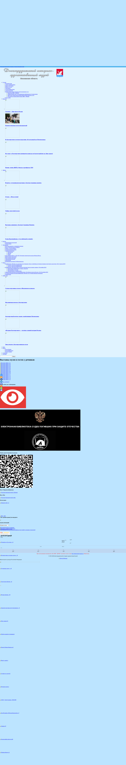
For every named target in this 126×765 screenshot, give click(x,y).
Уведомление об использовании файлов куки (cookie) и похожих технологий (18, 529)
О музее (4, 82)
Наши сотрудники (9, 85)
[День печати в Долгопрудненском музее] (12, 341)
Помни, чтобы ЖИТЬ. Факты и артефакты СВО (19, 167)
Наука (4, 262)
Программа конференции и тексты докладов (18, 268)
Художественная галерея (10, 249)
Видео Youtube (8, 351)
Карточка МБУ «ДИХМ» (13, 93)
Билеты (4, 241)
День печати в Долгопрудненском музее (16, 344)
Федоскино (10, 252)
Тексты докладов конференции (15, 266)
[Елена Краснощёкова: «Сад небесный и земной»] (12, 236)
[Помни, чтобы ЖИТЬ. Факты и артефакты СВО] (12, 165)
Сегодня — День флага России (14, 111)
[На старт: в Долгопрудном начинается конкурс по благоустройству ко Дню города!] (12, 151)
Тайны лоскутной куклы (12, 211)
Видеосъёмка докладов (13, 269)
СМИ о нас (5, 275)
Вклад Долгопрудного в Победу (12, 247)
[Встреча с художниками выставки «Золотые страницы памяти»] (12, 180)
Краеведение (8, 274)
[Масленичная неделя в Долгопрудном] (12, 299)
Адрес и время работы (10, 84)
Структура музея (9, 90)
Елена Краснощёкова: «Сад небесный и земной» (19, 239)
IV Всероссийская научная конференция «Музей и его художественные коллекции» (24, 273)
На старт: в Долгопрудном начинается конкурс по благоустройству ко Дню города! (29, 153)
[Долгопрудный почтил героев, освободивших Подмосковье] (12, 313)
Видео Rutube (8, 349)
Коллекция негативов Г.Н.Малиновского (14, 261)
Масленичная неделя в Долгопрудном (16, 302)
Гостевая (4, 354)
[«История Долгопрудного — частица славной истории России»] (12, 327)
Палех (9, 254)
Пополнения (8, 260)
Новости (4, 98)
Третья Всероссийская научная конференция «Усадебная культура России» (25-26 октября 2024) (26, 272)
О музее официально (10, 89)
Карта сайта (8, 97)
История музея (8, 83)
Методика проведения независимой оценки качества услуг (21, 95)
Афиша (4, 170)
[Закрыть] (0, 585)
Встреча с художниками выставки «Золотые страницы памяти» (23, 183)
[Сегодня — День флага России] (12, 109)
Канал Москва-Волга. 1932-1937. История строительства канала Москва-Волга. (23, 255)
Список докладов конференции (15, 265)
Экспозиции (5, 245)
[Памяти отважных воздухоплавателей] (12, 123)
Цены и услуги (8, 87)
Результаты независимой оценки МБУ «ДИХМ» (18, 96)
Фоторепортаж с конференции (15, 271)
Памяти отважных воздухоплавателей (16, 125)
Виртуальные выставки (10, 258)
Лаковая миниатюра (9, 250)
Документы (7, 88)
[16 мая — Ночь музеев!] (12, 194)
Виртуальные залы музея (10, 256)
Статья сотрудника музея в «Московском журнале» (20, 288)
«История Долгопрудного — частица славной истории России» (23, 330)
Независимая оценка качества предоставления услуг (17, 91)
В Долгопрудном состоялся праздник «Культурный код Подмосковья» (25, 139)
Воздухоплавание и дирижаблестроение (14, 246)
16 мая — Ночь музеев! (11, 197)
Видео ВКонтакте (9, 350)
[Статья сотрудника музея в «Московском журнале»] (12, 285)
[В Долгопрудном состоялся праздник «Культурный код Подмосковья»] (12, 137)
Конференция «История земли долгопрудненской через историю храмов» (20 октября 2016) (25, 267)
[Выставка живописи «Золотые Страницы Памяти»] (12, 222)
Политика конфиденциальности (8, 528)
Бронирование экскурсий (11, 242)
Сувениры (5, 353)
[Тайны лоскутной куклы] (12, 208)
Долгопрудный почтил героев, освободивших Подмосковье (22, 316)
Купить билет (8, 243)
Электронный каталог (10, 259)
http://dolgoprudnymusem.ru (78, 553)
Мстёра (9, 253)
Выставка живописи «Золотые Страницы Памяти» (19, 225)
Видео (4, 348)
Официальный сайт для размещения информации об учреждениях (23, 94)
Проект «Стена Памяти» (10, 248)
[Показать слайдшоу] (4, 381)
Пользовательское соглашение (7, 527)
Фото (4, 347)
